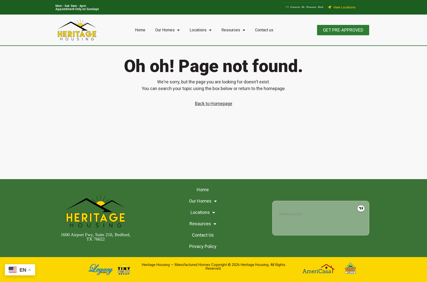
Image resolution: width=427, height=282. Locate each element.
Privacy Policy (202, 246)
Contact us (264, 30)
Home (140, 30)
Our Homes (165, 30)
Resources (230, 30)
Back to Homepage (213, 103)
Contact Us (203, 235)
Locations (198, 30)
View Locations (344, 7)
